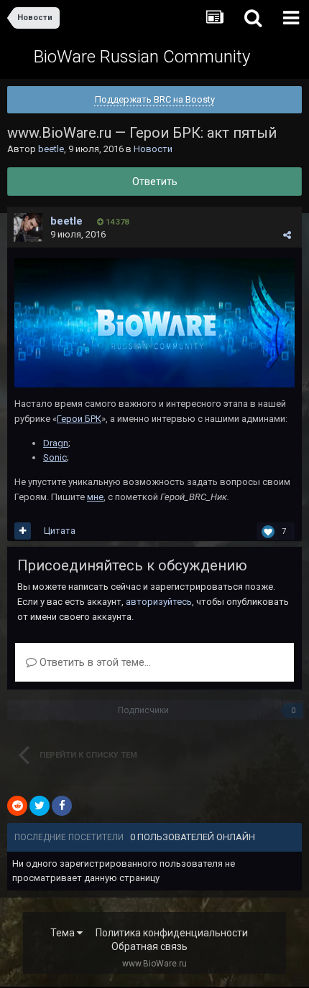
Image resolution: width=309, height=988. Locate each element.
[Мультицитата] (22, 531)
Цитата (59, 530)
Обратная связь (149, 946)
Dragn (55, 443)
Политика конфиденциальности (172, 932)
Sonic (55, 457)
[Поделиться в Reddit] (17, 806)
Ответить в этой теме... (94, 662)
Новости (153, 149)
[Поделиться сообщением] (287, 235)
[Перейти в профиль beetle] (28, 227)
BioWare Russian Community (142, 57)
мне (95, 496)
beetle (51, 149)
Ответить (154, 181)
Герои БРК (79, 418)
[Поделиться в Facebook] (62, 806)
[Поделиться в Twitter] (39, 806)
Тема (63, 932)
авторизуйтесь (159, 601)
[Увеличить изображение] (154, 321)
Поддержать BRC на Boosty (155, 99)
